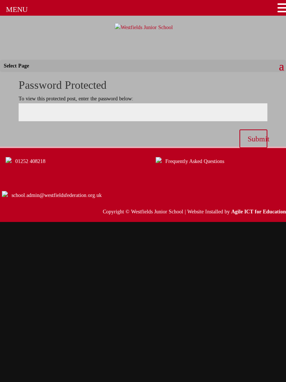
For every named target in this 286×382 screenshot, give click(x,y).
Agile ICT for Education (258, 212)
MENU (17, 9)
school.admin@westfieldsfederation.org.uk (57, 195)
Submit (257, 139)
